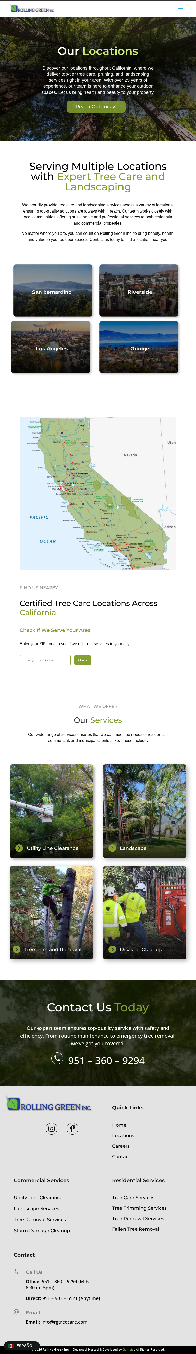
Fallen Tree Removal (135, 1229)
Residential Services (138, 1180)
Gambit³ (128, 1349)
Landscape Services (36, 1209)
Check (82, 660)
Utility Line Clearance (38, 1198)
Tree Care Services (133, 1198)
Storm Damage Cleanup (42, 1231)
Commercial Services (41, 1180)
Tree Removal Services (40, 1220)
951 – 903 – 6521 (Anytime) (71, 1298)
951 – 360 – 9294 (106, 1060)
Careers (121, 1146)
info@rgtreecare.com (64, 1322)
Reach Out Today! (96, 106)
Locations (123, 1135)
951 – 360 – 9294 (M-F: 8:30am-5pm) (57, 1284)
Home (119, 1125)
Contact (121, 1156)
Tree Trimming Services (139, 1208)
